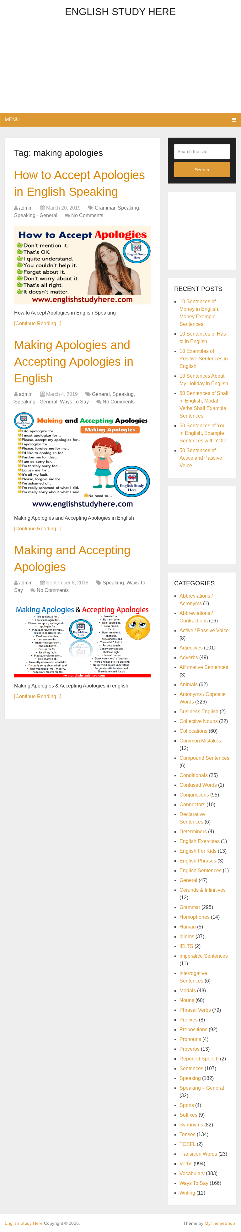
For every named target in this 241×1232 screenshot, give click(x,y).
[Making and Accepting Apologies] (82, 638)
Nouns (186, 1000)
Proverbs (189, 1049)
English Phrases (197, 860)
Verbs (185, 1163)
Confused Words (198, 785)
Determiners (193, 831)
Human (187, 926)
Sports (186, 1105)
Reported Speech (199, 1058)
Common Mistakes (200, 740)
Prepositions (193, 1029)
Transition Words (198, 1154)
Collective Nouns (198, 721)
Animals (188, 684)
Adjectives (191, 647)
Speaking (128, 208)
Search (202, 169)
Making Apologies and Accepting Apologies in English (73, 361)
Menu (12, 119)
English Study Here (120, 11)
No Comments (87, 215)
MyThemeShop (220, 1223)
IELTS (186, 946)
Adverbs (188, 657)
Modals (187, 990)
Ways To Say (74, 401)
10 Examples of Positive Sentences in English (203, 358)
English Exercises (199, 841)
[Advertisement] (120, 69)
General (101, 394)
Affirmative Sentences (203, 667)
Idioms (186, 936)
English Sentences (200, 870)
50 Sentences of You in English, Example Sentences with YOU (202, 433)
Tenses (187, 1134)
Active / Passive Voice (204, 630)
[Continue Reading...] (37, 323)
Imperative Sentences (203, 956)
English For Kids (198, 851)
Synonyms (191, 1124)
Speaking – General (201, 1088)
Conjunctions (194, 794)
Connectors (192, 804)
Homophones (194, 917)
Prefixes (188, 1019)
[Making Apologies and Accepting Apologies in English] (82, 461)
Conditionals (193, 775)
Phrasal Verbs (195, 1010)
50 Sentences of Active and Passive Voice (200, 458)
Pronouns (190, 1039)
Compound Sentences (204, 758)
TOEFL (187, 1144)
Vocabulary (192, 1173)
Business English (198, 711)
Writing (187, 1193)
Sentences (191, 1068)
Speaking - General (35, 215)
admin (26, 208)
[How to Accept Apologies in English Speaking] (82, 265)
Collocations (193, 731)
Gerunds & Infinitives (202, 890)
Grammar (105, 208)
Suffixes (188, 1115)
